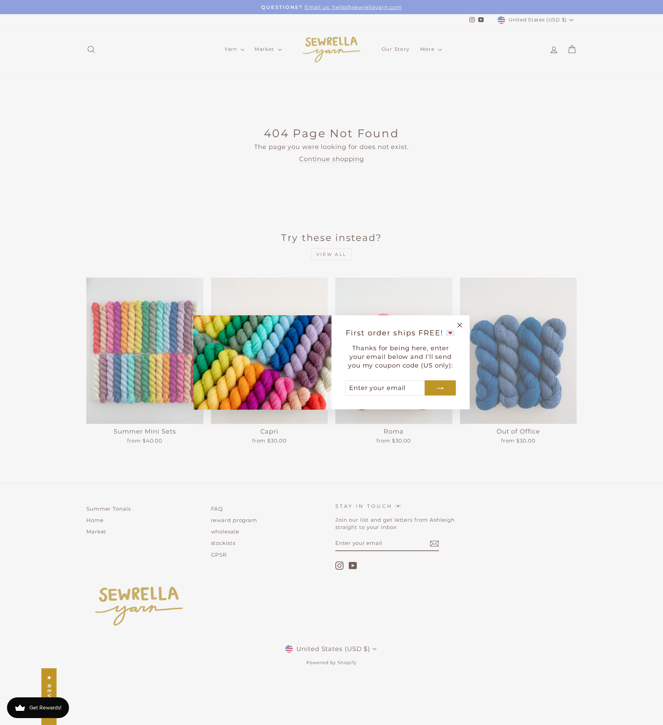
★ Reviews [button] (49, 697)
